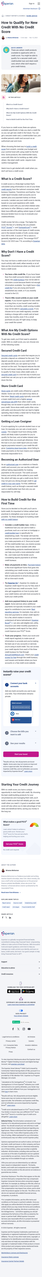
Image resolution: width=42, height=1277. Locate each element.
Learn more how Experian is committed (21, 1004)
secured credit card (8, 375)
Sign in (31, 3)
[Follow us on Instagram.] (24, 1029)
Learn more (28, 771)
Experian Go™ (13, 583)
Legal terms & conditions (10, 1037)
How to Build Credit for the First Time (19, 119)
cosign (4, 432)
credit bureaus (18, 280)
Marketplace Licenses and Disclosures (14, 1253)
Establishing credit (30, 903)
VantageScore (24, 227)
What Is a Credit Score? (14, 104)
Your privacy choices (21, 1016)
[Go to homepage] (2, 16)
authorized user (12, 464)
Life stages (16, 907)
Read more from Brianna (10, 892)
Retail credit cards (17, 396)
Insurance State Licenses (10, 1257)
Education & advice (8, 968)
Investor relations (31, 1045)
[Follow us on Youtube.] (29, 1029)
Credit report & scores (15, 16)
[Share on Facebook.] (3, 917)
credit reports (6, 189)
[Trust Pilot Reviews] (21, 1022)
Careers (31, 1041)
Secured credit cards (9, 355)
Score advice (32, 16)
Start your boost (21, 754)
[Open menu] (37, 3)
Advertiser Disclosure (30, 9)
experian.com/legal (17, 1064)
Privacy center (11, 1041)
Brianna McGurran (13, 37)
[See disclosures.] (14, 227)
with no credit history (9, 519)
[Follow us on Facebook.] (13, 1029)
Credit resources (7, 974)
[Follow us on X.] (18, 1029)
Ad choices (31, 1037)
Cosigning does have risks (16, 448)
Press (11, 1052)
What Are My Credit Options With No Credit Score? (21, 114)
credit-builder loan (12, 533)
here (6, 1092)
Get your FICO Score (14, 844)
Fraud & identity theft (28, 907)
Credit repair (6, 907)
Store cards (5, 391)
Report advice (6, 903)
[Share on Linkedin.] (10, 917)
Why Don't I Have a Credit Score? (17, 109)
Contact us (31, 1049)
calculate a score (26, 309)
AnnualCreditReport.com (14, 655)
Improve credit (17, 903)
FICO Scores (7, 227)
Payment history (34, 565)
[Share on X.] (7, 917)
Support (4, 962)
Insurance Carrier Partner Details (12, 1261)
